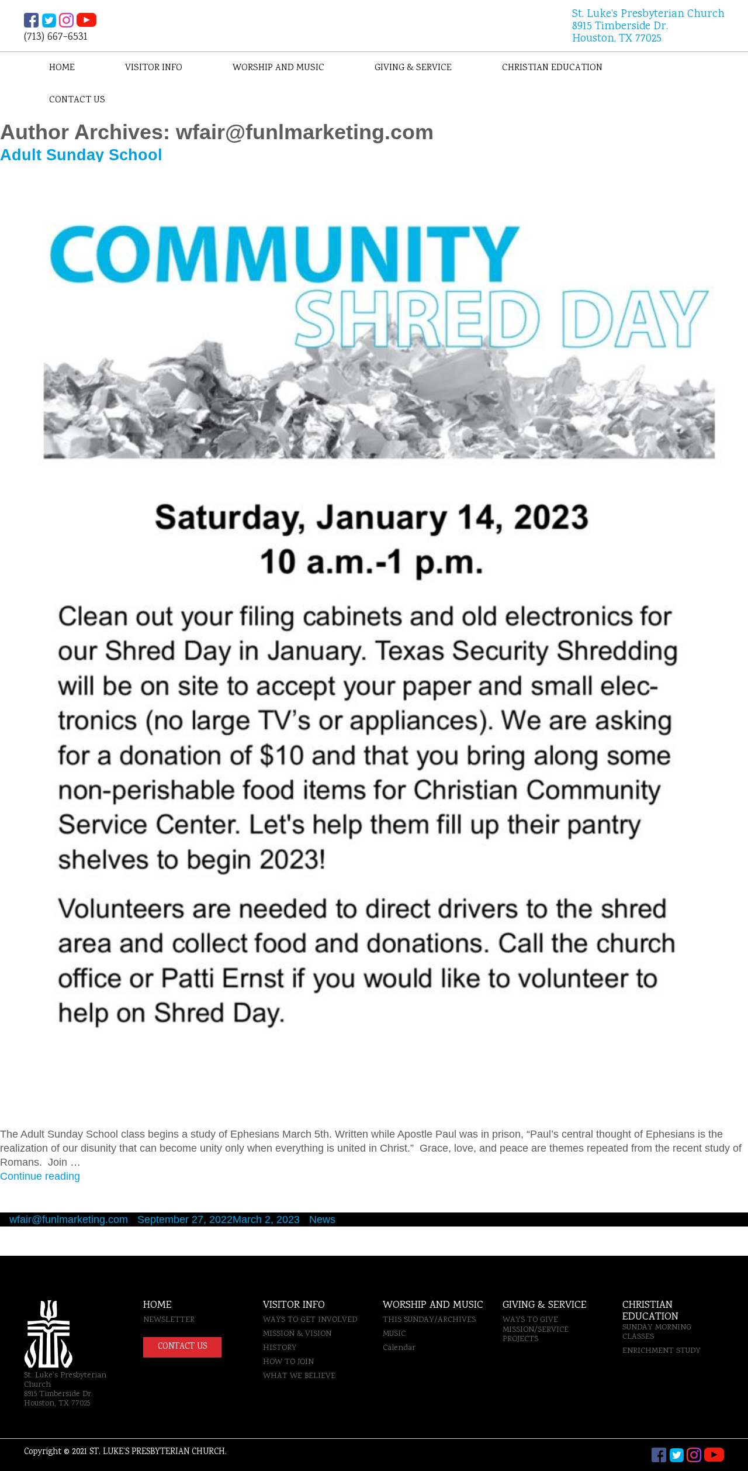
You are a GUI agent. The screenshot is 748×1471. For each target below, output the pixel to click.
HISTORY (280, 1348)
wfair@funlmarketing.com (68, 1219)
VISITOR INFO (153, 68)
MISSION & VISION (297, 1334)
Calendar (399, 1348)
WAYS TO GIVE (530, 1320)
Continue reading (40, 1176)
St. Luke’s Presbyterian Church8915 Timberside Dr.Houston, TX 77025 (648, 27)
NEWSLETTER (169, 1320)
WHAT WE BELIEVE (299, 1376)
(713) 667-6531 (56, 36)
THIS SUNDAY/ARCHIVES (429, 1320)
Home (62, 68)
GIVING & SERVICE (413, 68)
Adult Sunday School (81, 155)
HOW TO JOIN (288, 1362)
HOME (157, 1305)
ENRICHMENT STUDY (661, 1351)
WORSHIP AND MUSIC (278, 68)
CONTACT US (77, 100)
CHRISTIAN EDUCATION (552, 68)
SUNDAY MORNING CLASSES (656, 1332)
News (322, 1219)
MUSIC (394, 1334)
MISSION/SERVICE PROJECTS (536, 1334)
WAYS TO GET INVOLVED (310, 1320)
